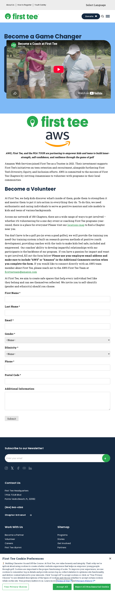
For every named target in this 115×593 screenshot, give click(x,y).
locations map (75, 224)
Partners (62, 547)
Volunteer (10, 539)
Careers (9, 543)
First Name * (12, 292)
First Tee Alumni (13, 547)
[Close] (110, 558)
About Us (10, 5)
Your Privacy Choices (15, 586)
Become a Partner (14, 534)
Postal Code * (13, 375)
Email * (9, 320)
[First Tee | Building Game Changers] (29, 16)
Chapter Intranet (15, 515)
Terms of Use (63, 580)
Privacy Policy (84, 580)
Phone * (9, 361)
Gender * (10, 333)
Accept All (62, 586)
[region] (57, 573)
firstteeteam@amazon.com (21, 271)
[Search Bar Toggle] (102, 16)
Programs (63, 534)
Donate (89, 16)
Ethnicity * (11, 347)
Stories (61, 539)
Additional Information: (20, 388)
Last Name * (12, 306)
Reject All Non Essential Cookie (92, 586)
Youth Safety (40, 5)
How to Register (24, 5)
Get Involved (64, 543)
